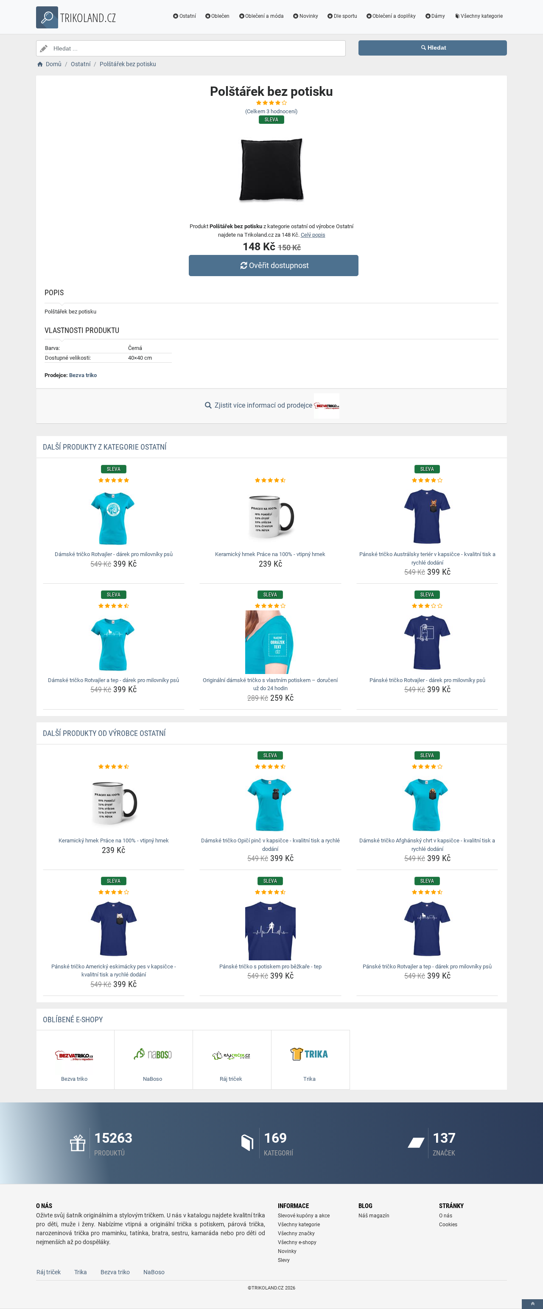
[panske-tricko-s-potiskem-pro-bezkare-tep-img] (270, 928)
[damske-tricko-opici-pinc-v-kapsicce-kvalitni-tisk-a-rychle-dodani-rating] (270, 767)
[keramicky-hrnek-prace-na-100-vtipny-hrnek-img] (270, 516)
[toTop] (532, 1304)
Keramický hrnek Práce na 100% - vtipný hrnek (270, 554)
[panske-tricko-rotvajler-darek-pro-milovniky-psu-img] (427, 642)
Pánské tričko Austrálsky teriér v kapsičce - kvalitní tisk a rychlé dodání (427, 558)
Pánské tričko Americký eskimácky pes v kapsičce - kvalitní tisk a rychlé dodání (113, 970)
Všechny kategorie (482, 16)
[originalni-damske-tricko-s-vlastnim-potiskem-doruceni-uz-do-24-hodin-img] (270, 642)
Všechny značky (296, 1233)
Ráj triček (48, 1272)
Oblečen (220, 16)
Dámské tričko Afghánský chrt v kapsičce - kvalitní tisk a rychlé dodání (427, 844)
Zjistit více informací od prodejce (263, 405)
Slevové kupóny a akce (304, 1216)
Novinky (308, 16)
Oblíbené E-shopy (73, 1019)
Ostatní (187, 16)
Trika (80, 1272)
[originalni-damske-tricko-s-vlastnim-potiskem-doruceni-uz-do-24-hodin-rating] (270, 606)
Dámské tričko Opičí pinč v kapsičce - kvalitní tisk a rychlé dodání (270, 844)
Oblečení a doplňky (394, 16)
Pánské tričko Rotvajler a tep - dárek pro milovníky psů (427, 966)
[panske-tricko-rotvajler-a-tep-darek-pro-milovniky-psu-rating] (427, 892)
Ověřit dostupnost (279, 265)
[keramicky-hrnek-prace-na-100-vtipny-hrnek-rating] (270, 480)
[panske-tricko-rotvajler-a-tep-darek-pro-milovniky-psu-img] (427, 928)
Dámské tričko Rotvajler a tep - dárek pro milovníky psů (113, 680)
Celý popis (313, 235)
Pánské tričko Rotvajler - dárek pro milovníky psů (427, 680)
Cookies (448, 1225)
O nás (445, 1216)
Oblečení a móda (264, 16)
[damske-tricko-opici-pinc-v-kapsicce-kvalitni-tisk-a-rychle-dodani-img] (270, 802)
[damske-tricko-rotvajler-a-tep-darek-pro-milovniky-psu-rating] (114, 606)
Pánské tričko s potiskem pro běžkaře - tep (270, 966)
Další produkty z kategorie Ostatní (105, 446)
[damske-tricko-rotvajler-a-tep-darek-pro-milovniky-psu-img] (114, 642)
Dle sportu (345, 16)
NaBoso (154, 1272)
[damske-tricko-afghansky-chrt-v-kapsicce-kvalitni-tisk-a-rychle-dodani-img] (427, 802)
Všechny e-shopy (297, 1242)
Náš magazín (373, 1216)
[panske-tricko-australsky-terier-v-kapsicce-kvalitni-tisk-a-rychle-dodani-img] (427, 516)
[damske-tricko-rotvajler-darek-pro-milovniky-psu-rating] (114, 480)
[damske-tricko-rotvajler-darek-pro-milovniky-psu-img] (114, 516)
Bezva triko (83, 375)
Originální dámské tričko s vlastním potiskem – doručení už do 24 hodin (270, 684)
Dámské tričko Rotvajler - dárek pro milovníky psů (114, 554)
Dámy (438, 16)
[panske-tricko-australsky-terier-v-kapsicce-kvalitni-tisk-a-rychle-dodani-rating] (427, 480)
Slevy (284, 1260)
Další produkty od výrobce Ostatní (104, 733)
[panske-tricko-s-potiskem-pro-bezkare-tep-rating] (270, 892)
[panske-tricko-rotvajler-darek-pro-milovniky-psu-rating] (427, 606)
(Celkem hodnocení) (271, 111)
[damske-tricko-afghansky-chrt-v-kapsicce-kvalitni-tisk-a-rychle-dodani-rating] (427, 767)
